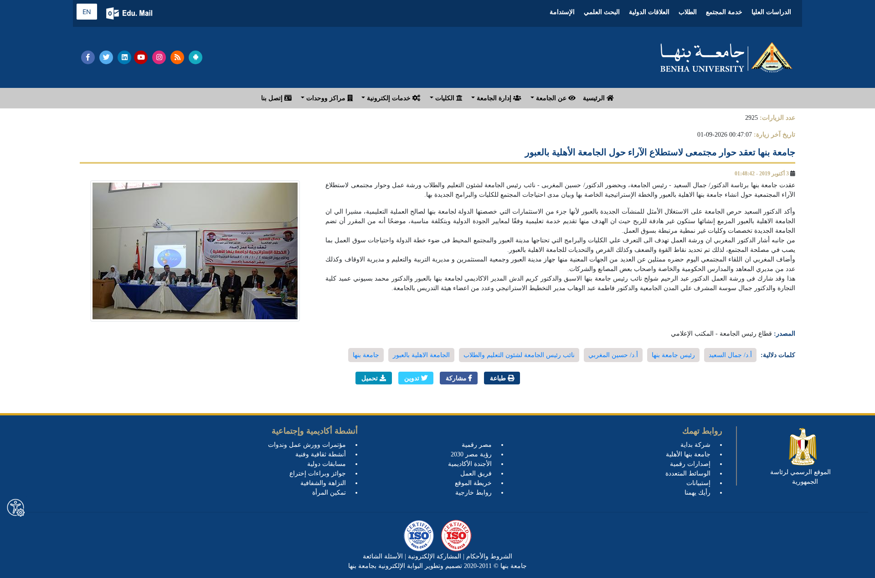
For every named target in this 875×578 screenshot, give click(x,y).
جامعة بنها (366, 355)
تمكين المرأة (329, 492)
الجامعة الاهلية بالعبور (421, 355)
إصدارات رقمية (690, 463)
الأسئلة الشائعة (383, 556)
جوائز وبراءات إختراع (317, 473)
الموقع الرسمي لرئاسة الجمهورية (800, 477)
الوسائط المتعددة (687, 473)
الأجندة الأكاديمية (470, 463)
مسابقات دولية (326, 463)
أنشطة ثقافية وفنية (320, 454)
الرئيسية (595, 98)
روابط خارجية (473, 492)
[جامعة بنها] (726, 57)
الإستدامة (562, 12)
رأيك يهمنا (697, 492)
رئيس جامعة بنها (673, 355)
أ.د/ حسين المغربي (613, 355)
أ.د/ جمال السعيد (730, 355)
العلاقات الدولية (649, 12)
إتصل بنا (272, 98)
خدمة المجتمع (724, 12)
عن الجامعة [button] (551, 98)
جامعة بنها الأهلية (688, 454)
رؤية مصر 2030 (471, 454)
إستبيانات (698, 483)
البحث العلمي (602, 12)
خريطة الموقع (473, 483)
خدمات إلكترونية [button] (388, 98)
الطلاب (688, 12)
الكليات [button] (444, 98)
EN (86, 11)
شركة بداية (695, 444)
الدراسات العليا (771, 12)
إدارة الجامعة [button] (494, 98)
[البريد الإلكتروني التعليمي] (130, 13)
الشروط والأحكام (488, 556)
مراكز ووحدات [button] (325, 98)
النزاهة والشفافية (323, 483)
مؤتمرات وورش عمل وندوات (307, 444)
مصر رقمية (477, 444)
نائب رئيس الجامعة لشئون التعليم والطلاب (519, 355)
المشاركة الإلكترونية (433, 556)
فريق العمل (476, 473)
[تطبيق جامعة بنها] (195, 57)
